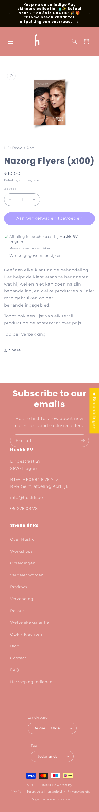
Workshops (21, 551)
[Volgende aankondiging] (89, 13)
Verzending (21, 599)
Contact (18, 658)
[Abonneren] (83, 440)
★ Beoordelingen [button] (94, 410)
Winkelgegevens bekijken (35, 255)
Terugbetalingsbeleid (44, 791)
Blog (15, 646)
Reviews (18, 587)
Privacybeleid (78, 791)
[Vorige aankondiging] (9, 13)
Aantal (10, 189)
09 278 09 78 (24, 508)
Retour (17, 610)
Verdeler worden (27, 575)
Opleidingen (23, 563)
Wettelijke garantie (29, 622)
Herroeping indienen (31, 682)
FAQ (14, 670)
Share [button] (15, 350)
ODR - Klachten (26, 634)
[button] (10, 41)
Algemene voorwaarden (52, 799)
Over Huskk (22, 539)
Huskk (45, 785)
